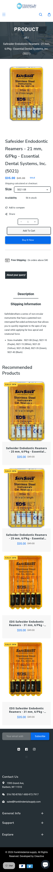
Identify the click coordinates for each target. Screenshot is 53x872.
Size (8, 189)
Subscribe (40, 736)
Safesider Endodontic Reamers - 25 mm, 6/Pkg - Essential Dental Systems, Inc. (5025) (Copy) (26, 536)
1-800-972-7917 (30, 794)
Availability (11, 198)
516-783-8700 (14, 794)
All (25, 37)
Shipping (9, 183)
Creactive (39, 856)
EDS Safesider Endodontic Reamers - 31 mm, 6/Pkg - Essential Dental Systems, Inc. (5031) (26, 623)
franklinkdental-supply (25, 852)
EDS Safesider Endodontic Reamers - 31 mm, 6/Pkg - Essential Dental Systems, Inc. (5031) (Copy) (26, 710)
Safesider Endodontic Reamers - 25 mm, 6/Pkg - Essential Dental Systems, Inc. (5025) (26, 450)
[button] (42, 14)
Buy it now (28, 240)
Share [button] (12, 214)
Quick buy (14, 433)
